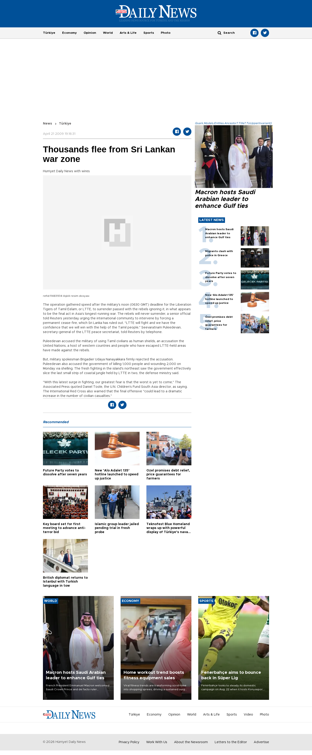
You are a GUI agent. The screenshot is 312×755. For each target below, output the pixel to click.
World (108, 32)
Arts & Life (128, 32)
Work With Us (156, 742)
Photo (165, 32)
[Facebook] (254, 33)
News (47, 123)
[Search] (219, 33)
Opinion (90, 32)
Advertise (261, 742)
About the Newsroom (191, 742)
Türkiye (49, 32)
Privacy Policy (129, 742)
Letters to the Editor (231, 742)
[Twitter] (265, 33)
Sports (148, 32)
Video (248, 714)
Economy (69, 32)
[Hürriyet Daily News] (156, 13)
